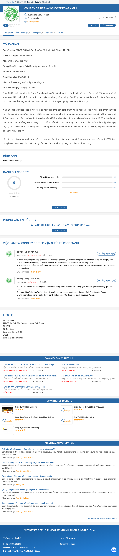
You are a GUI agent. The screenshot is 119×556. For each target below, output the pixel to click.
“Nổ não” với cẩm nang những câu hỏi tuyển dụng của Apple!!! (28, 449)
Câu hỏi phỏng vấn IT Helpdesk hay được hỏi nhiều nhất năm (28, 462)
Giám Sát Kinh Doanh (70, 365)
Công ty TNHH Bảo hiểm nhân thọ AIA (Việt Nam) (81, 367)
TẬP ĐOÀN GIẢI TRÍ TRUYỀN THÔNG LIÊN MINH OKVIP (26, 367)
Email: (5, 335)
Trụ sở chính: (8, 320)
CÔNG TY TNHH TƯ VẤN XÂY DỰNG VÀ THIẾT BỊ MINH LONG (28, 389)
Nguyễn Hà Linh (22, 498)
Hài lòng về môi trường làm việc (46, 182)
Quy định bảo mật (67, 544)
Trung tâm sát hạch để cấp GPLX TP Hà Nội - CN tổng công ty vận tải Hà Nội (88, 378)
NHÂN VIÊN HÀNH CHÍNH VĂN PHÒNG (77, 376)
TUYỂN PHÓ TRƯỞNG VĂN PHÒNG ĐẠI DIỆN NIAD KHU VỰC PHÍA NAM (30, 376)
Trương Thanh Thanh (24, 457)
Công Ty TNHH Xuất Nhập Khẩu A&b (89, 407)
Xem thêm (35, 272)
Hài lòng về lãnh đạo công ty (48, 187)
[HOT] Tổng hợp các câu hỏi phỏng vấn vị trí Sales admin (26, 489)
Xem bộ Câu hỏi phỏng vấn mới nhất (101, 518)
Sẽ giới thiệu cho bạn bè (49, 177)
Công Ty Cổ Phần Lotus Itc (26, 407)
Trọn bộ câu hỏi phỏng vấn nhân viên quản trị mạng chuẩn (27, 476)
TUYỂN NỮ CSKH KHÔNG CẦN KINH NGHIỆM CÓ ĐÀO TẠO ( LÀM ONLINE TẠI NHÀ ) (30, 365)
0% (115, 177)
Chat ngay (108, 17)
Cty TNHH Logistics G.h (84, 417)
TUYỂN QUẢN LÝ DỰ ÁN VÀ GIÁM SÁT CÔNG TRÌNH (24, 387)
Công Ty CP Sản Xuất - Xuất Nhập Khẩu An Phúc (34, 417)
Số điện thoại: (9, 329)
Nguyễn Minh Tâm (23, 471)
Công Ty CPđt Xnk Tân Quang (27, 427)
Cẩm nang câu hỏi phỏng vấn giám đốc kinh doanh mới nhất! (28, 503)
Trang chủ (10, 2)
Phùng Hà (20, 484)
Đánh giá (109, 25)
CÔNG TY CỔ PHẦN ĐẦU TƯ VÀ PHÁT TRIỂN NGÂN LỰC (26, 378)
